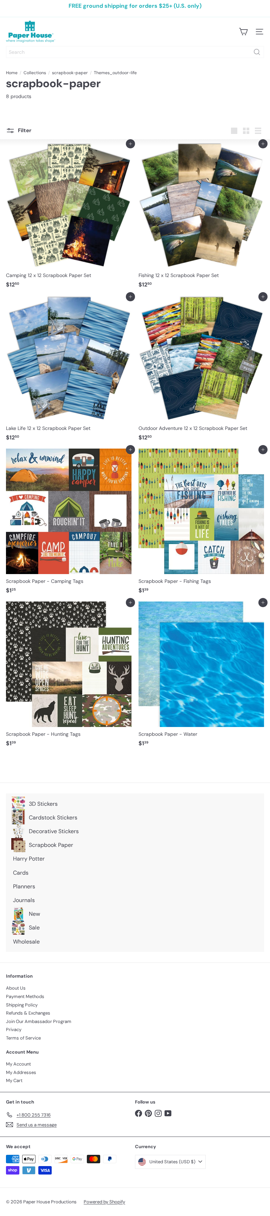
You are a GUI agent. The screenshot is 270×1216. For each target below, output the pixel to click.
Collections (35, 72)
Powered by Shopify (104, 1202)
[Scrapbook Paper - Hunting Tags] (68, 676)
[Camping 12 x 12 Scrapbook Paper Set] (68, 217)
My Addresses (21, 1072)
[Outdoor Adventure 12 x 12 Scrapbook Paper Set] (201, 370)
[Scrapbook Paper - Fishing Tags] (201, 523)
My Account (18, 1064)
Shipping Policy (22, 1005)
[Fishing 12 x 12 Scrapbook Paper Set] (201, 217)
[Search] (257, 52)
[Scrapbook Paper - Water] (201, 676)
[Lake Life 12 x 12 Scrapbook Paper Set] (68, 370)
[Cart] (243, 31)
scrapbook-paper (70, 72)
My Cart (14, 1080)
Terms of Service (23, 1038)
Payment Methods (25, 996)
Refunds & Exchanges (28, 1013)
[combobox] (135, 52)
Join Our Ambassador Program (38, 1021)
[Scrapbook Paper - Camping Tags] (68, 523)
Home (12, 72)
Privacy (13, 1029)
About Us (16, 988)
